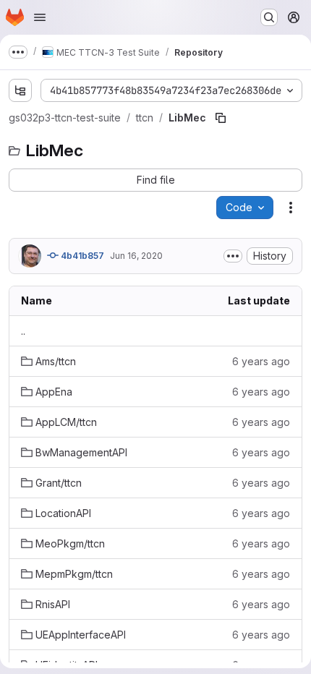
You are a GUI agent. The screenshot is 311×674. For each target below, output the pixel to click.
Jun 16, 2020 (136, 255)
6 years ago (261, 361)
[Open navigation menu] (39, 17)
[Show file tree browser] (20, 90)
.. (23, 331)
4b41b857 (81, 255)
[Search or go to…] (269, 17)
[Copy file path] (220, 117)
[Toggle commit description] (232, 256)
